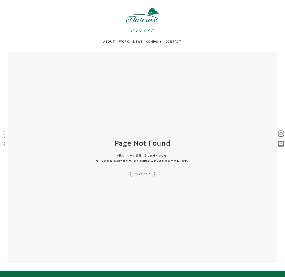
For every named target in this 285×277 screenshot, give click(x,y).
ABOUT (109, 41)
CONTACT (173, 41)
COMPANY (154, 41)
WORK (124, 41)
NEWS (138, 41)
